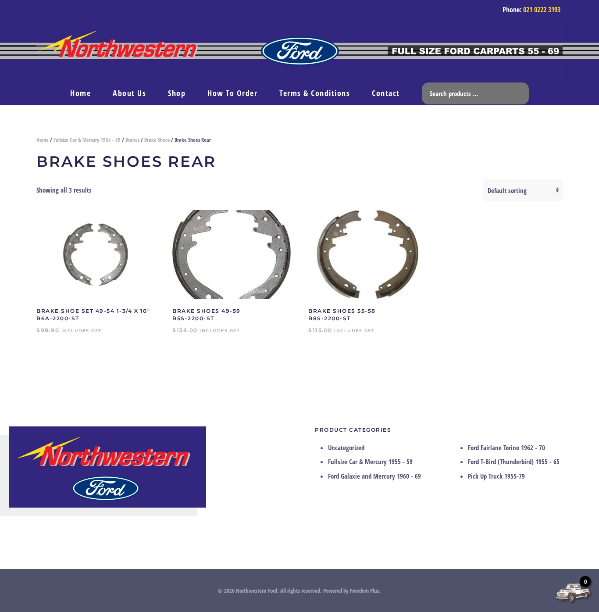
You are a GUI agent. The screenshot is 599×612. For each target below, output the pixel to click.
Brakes (132, 139)
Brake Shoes (157, 139)
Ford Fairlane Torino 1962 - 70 (506, 447)
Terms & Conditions (314, 93)
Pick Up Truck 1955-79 (496, 476)
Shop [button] (176, 93)
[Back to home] (299, 52)
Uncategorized (346, 447)
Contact (386, 93)
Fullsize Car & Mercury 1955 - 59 (87, 139)
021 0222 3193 (541, 9)
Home (80, 93)
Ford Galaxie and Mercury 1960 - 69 (374, 476)
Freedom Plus (364, 590)
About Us (129, 93)
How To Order (232, 93)
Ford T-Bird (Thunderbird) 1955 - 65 (514, 461)
